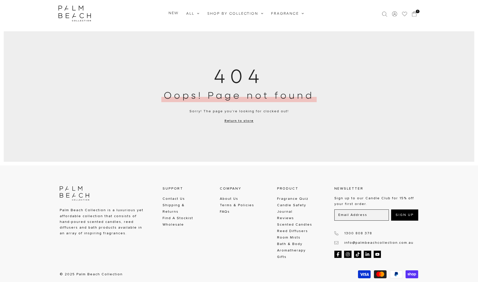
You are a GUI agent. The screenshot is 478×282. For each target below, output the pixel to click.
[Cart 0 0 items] (414, 13)
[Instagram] (348, 254)
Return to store (239, 121)
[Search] (384, 14)
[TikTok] (357, 254)
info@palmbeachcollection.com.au (379, 242)
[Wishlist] (404, 13)
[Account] (394, 13)
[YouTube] (377, 254)
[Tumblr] (367, 254)
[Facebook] (338, 254)
